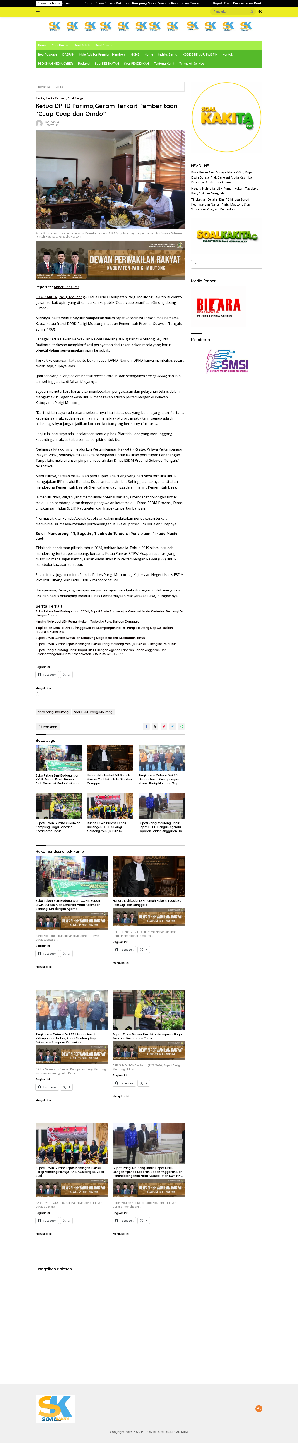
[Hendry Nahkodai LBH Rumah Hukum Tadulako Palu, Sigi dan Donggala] (110, 758)
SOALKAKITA (52, 122)
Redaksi (84, 64)
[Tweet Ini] (155, 726)
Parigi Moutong (72, 297)
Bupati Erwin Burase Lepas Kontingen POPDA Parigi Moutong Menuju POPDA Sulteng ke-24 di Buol (194, 3)
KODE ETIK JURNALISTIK (200, 54)
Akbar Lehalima (66, 286)
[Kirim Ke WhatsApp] (181, 726)
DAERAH (68, 54)
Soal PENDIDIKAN (136, 64)
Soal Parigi (75, 98)
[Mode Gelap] (260, 11)
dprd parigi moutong (53, 712)
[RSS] (258, 1409)
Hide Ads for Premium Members (102, 54)
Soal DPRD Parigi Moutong (93, 712)
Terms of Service (191, 64)
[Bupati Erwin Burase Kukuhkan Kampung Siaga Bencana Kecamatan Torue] (59, 806)
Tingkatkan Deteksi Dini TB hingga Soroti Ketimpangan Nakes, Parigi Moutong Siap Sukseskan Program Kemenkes (104, 630)
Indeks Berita (167, 54)
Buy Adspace (47, 54)
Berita (40, 98)
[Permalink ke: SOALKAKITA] (39, 123)
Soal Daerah (104, 45)
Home (42, 45)
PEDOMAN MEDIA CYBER (55, 64)
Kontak (228, 54)
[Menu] (38, 11)
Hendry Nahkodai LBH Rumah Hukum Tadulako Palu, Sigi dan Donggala (87, 621)
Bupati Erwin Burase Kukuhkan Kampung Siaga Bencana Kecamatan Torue (90, 638)
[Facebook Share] (146, 726)
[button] (251, 11)
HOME (135, 54)
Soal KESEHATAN (107, 64)
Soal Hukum (60, 45)
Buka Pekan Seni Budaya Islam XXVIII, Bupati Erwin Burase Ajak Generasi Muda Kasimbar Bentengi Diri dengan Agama (110, 613)
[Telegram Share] (172, 726)
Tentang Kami (164, 64)
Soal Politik (82, 45)
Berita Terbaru (56, 98)
